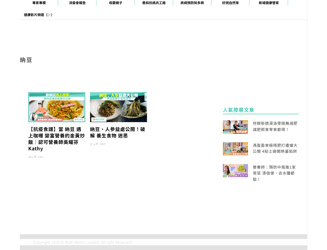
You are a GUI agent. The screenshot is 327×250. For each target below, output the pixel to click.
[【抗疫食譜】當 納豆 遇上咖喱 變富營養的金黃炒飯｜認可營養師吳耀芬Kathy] (56, 106)
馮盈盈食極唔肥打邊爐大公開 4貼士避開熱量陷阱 (275, 148)
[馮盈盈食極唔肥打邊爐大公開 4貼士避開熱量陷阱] (235, 148)
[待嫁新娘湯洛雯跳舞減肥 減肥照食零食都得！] (235, 126)
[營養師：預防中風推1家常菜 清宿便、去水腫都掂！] (235, 170)
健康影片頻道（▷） (39, 14)
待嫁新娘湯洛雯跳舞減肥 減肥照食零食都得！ (275, 126)
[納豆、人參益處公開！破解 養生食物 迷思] (118, 106)
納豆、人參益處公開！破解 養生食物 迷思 (117, 132)
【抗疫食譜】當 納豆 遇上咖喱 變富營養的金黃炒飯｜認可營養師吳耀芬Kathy (56, 138)
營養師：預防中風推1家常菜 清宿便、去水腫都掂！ (274, 173)
